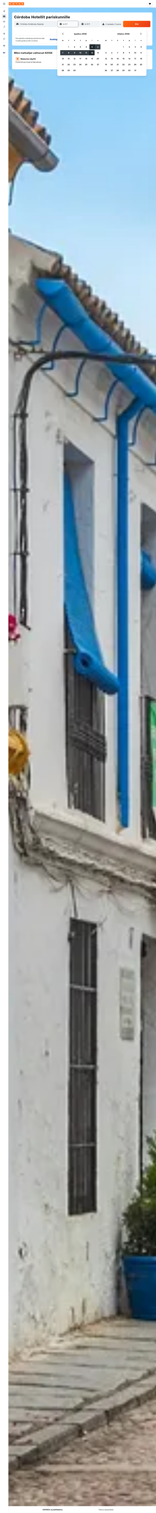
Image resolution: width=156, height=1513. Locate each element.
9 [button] (74, 53)
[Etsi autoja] (4, 21)
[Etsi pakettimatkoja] (4, 26)
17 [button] (80, 58)
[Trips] (4, 45)
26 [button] (92, 64)
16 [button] (74, 58)
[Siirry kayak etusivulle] (16, 3)
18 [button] (86, 58)
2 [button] (74, 47)
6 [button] (97, 47)
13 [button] (98, 53)
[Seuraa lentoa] (4, 38)
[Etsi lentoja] (4, 11)
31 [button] (135, 70)
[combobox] (38, 24)
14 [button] (63, 58)
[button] (4, 3)
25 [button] (86, 64)
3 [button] (80, 47)
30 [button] (74, 70)
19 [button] (92, 58)
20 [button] (98, 58)
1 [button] (68, 47)
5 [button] (92, 47)
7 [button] (62, 53)
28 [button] (63, 70)
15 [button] (69, 58)
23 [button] (74, 64)
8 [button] (68, 53)
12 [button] (92, 53)
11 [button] (86, 53)
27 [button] (98, 64)
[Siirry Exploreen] (4, 33)
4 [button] (86, 47)
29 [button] (69, 70)
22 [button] (69, 64)
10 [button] (80, 53)
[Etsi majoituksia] (4, 16)
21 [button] (63, 64)
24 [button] (80, 64)
